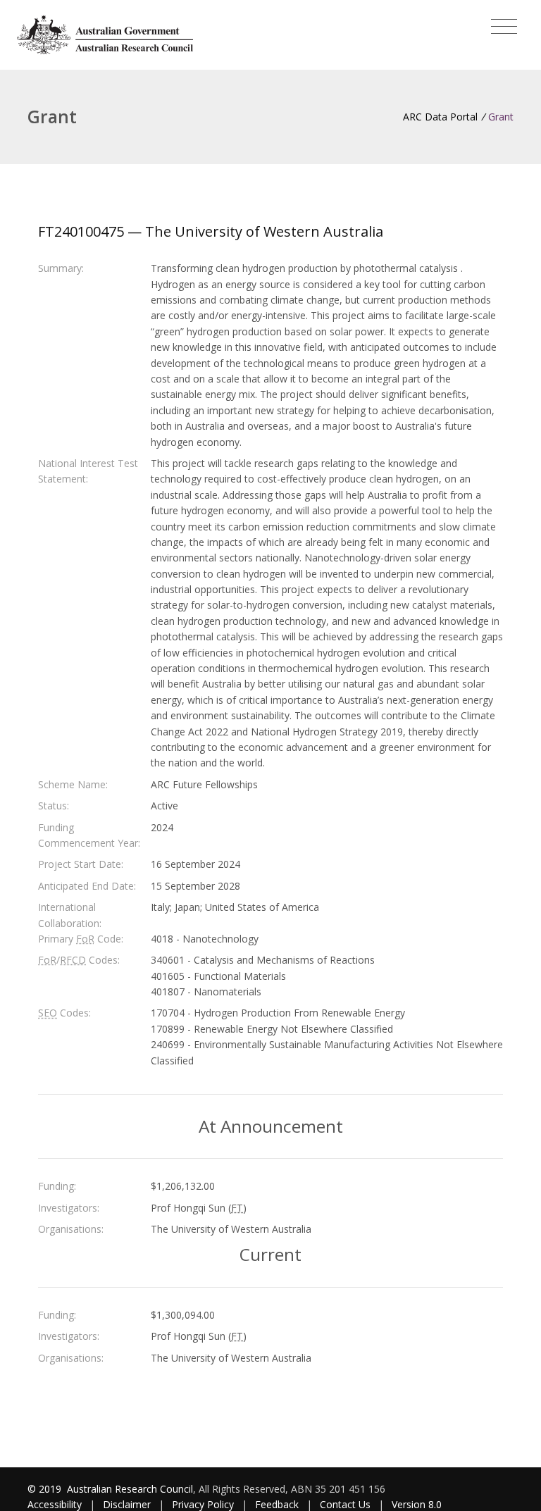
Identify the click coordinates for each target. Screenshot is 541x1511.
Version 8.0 (417, 1504)
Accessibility (54, 1504)
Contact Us (345, 1504)
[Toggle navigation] (504, 27)
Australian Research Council (130, 1489)
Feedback (277, 1504)
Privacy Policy (203, 1504)
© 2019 (45, 1489)
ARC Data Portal (440, 116)
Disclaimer (127, 1504)
